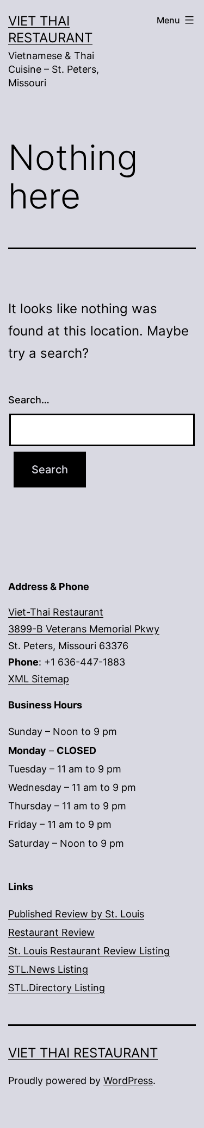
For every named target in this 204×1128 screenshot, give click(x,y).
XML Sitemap (38, 679)
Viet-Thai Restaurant (55, 612)
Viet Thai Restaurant (83, 1053)
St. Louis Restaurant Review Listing (89, 950)
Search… (29, 399)
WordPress (128, 1080)
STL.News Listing (48, 969)
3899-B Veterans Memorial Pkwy (83, 629)
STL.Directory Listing (56, 987)
